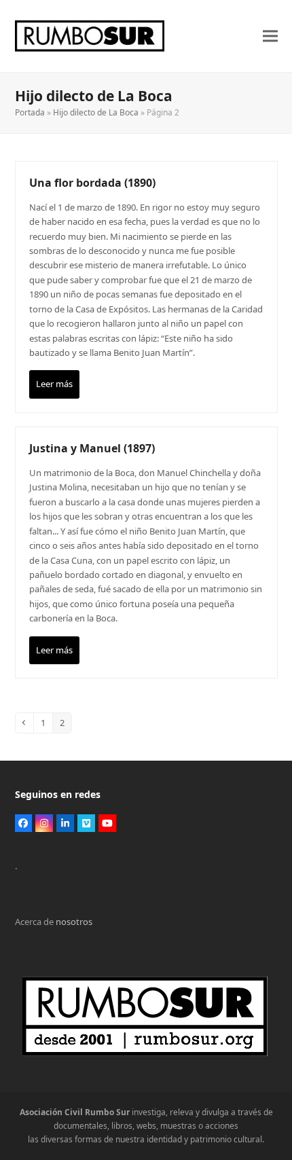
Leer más (54, 384)
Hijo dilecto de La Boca (96, 112)
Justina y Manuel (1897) (92, 448)
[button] (270, 36)
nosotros (74, 922)
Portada (30, 112)
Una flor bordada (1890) (92, 182)
